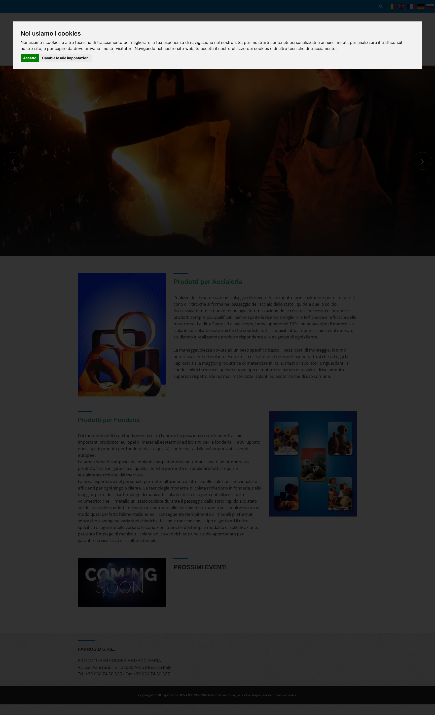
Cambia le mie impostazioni (66, 58)
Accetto (30, 58)
